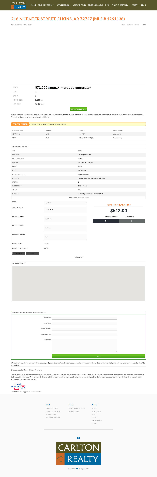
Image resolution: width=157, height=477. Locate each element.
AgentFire (85, 468)
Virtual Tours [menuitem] (79, 5)
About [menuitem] (135, 5)
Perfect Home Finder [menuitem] (53, 411)
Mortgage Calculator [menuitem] (53, 417)
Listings (136, 24)
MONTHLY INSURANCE (20, 248)
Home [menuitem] (33, 5)
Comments (47, 340)
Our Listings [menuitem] (63, 5)
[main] (78, 196)
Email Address (46, 334)
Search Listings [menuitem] (46, 5)
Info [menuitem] (107, 5)
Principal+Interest (111, 216)
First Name (47, 317)
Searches (130, 24)
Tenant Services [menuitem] (120, 5)
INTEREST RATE (17, 225)
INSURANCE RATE (18, 234)
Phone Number (46, 328)
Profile (123, 24)
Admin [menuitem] (94, 424)
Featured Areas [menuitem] (95, 5)
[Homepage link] (18, 5)
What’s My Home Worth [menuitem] (77, 408)
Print (24, 24)
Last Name (47, 323)
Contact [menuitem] (94, 417)
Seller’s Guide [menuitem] (74, 411)
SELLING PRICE (17, 207)
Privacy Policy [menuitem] (97, 420)
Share (30, 24)
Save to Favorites (16, 24)
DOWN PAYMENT (18, 216)
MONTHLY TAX (17, 243)
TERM (14, 202)
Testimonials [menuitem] (96, 411)
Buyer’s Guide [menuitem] (51, 414)
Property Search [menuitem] (52, 408)
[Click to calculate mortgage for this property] (69, 88)
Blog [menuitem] (143, 5)
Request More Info (78, 109)
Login (144, 24)
